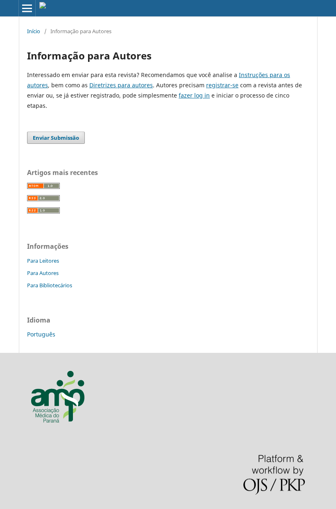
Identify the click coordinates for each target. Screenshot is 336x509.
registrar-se (222, 85)
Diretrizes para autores (121, 85)
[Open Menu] (27, 8)
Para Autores (43, 273)
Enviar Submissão (56, 137)
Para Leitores (43, 260)
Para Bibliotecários (49, 285)
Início (33, 31)
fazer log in (194, 95)
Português (41, 334)
